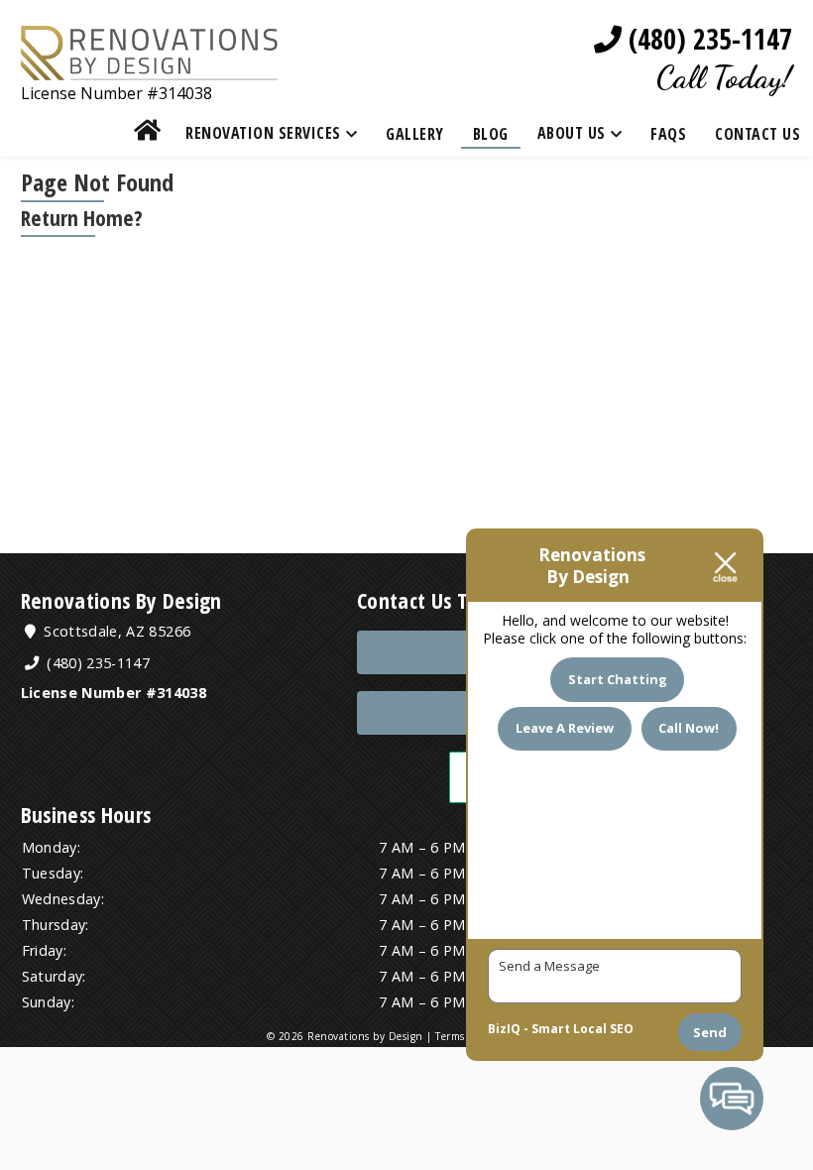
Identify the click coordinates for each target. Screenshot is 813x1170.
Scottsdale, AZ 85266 (115, 631)
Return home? (82, 217)
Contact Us (757, 134)
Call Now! (688, 728)
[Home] (148, 133)
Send (710, 1032)
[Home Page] (150, 66)
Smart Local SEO (582, 1028)
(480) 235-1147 (707, 39)
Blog (491, 134)
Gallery (415, 134)
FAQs (668, 134)
